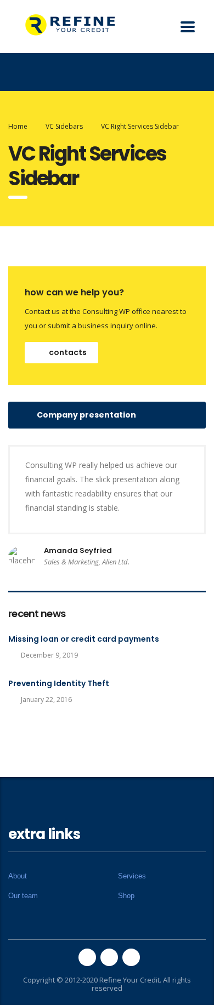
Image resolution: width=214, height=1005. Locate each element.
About (17, 876)
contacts (68, 352)
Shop (126, 896)
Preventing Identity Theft (58, 683)
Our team (23, 896)
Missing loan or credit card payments (83, 638)
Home (17, 126)
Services (132, 876)
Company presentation (86, 414)
